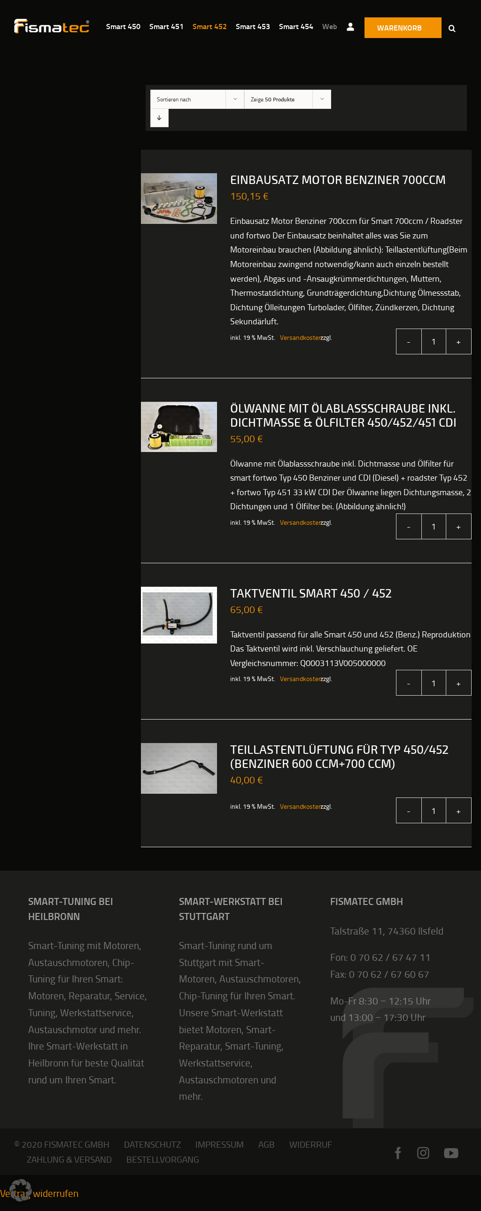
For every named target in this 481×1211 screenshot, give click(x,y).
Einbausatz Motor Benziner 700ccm (338, 180)
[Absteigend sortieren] (159, 117)
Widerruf (310, 1144)
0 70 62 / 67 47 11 (390, 957)
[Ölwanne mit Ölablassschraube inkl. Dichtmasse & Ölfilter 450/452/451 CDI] (179, 427)
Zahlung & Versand (69, 1159)
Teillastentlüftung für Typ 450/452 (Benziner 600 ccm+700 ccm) (339, 757)
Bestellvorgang (162, 1159)
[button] (452, 28)
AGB (266, 1144)
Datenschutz (152, 1144)
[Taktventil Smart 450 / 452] (179, 615)
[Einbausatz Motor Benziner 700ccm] (179, 198)
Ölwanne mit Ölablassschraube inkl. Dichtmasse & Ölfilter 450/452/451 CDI (343, 416)
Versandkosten (295, 337)
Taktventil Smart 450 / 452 (311, 594)
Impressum (219, 1144)
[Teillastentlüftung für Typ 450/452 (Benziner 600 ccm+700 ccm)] (179, 768)
